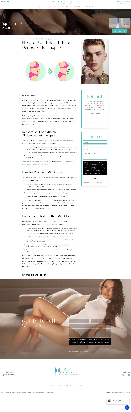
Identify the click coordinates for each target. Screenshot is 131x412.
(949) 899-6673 (123, 3)
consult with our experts (61, 245)
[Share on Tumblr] (40, 274)
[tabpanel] (95, 61)
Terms (100, 182)
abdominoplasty (30, 121)
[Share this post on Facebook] (32, 274)
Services (52, 7)
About (77, 7)
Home (40, 7)
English (120, 1)
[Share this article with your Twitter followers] (36, 274)
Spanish (127, 1)
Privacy (96, 182)
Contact (89, 7)
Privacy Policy (98, 170)
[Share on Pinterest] (45, 274)
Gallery (65, 7)
